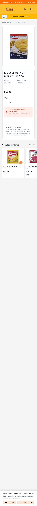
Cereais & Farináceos (21, 17)
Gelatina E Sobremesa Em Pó (15, 23)
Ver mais (32, 145)
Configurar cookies (26, 502)
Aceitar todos (9, 502)
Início (3, 23)
